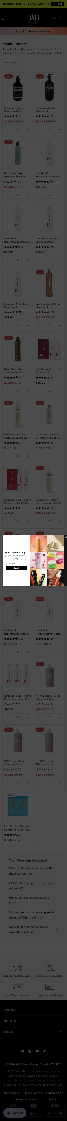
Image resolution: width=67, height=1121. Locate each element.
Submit (16, 568)
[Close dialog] (65, 537)
